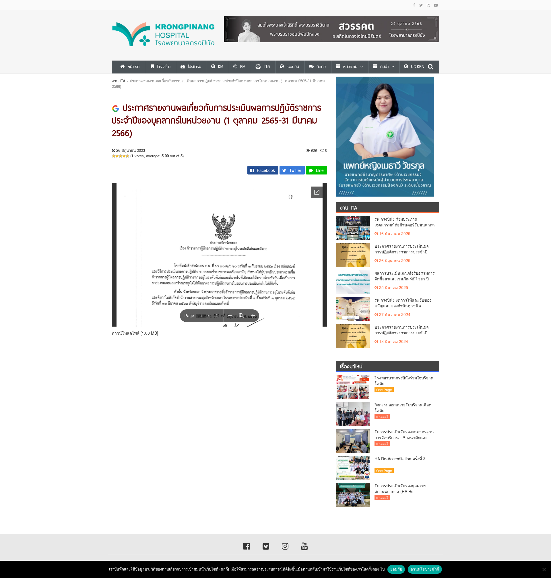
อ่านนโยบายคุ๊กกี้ (425, 569)
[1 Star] (113, 156)
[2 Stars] (117, 156)
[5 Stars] (127, 156)
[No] (544, 569)
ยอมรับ (396, 569)
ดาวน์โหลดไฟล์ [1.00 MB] (135, 333)
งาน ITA (118, 81)
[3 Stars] (120, 156)
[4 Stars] (124, 156)
